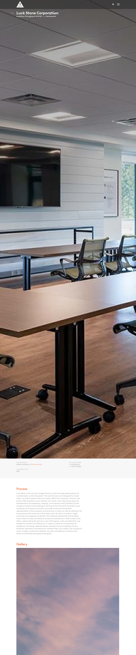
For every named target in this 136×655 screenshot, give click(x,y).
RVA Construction (36, 464)
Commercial (51, 16)
